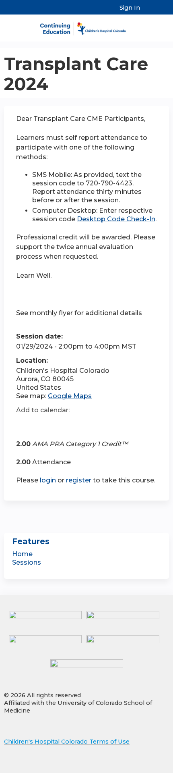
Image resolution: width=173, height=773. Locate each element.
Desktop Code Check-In (116, 219)
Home (22, 554)
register (78, 480)
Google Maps (70, 396)
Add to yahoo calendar (42, 424)
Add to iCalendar (60, 424)
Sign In (129, 7)
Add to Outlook (80, 424)
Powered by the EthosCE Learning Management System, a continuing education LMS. (140, 767)
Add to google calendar (24, 424)
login (48, 480)
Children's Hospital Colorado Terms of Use (67, 741)
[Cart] (149, 11)
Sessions (26, 562)
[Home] (86, 26)
